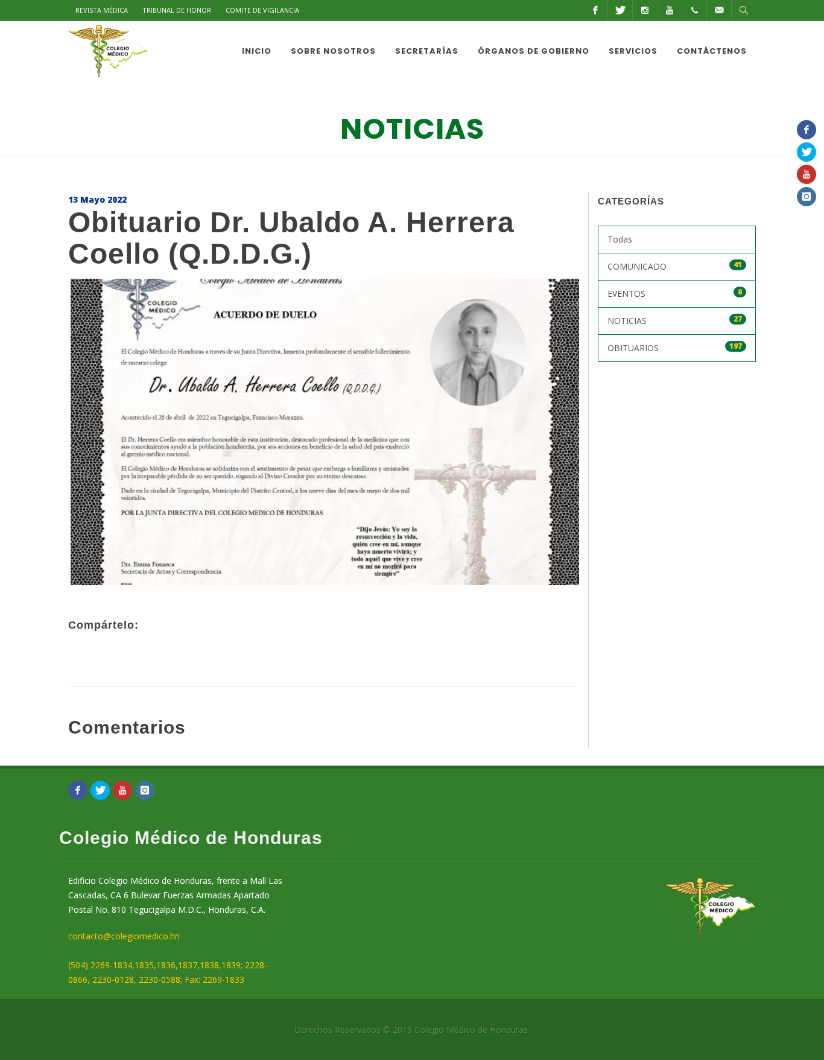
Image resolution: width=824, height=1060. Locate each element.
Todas (619, 239)
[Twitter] (620, 10)
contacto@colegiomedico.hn (124, 936)
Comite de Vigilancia (262, 9)
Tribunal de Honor (176, 9)
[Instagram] (645, 10)
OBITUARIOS (675, 347)
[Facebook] (595, 10)
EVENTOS (675, 293)
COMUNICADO (675, 265)
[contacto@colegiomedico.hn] (719, 10)
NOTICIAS (675, 320)
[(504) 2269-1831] (694, 10)
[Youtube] (670, 10)
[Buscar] (744, 10)
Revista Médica (101, 9)
